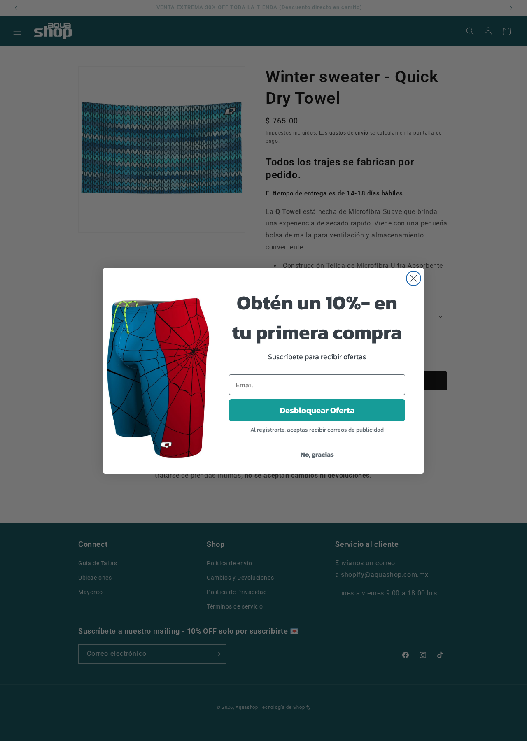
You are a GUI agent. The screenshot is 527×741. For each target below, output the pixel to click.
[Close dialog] (413, 278)
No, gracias (317, 454)
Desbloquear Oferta (317, 410)
